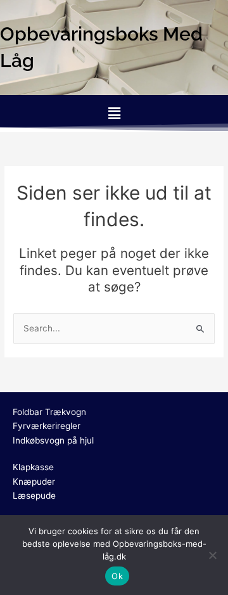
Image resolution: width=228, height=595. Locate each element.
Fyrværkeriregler (46, 426)
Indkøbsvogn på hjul (53, 440)
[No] (212, 555)
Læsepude (34, 495)
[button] (114, 113)
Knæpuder (34, 482)
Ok (117, 576)
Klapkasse (33, 467)
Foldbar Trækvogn (49, 412)
